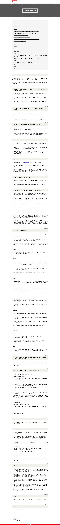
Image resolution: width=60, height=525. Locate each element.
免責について (16, 64)
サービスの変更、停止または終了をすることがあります (23, 62)
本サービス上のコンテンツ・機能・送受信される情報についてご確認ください (26, 39)
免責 (15, 53)
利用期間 (15, 46)
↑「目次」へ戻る (46, 106)
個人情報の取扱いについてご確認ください (21, 35)
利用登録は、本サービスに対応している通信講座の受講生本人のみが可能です (26, 31)
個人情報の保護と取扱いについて (29, 162)
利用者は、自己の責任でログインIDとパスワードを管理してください (25, 33)
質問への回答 (16, 51)
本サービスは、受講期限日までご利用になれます (22, 37)
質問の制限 (16, 49)
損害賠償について (16, 60)
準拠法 (15, 68)
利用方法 (15, 48)
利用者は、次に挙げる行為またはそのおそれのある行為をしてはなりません (26, 58)
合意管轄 (15, 66)
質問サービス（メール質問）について (20, 41)
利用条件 (15, 44)
